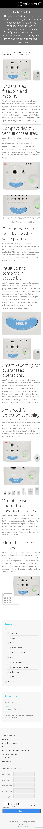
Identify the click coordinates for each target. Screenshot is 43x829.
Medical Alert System (9, 743)
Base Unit (13, 633)
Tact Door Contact (18, 662)
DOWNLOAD (25, 55)
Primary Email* (7, 786)
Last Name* (6, 780)
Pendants (13, 643)
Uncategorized (7, 761)
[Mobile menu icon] (3, 4)
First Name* (6, 775)
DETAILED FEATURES (22, 52)
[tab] (6, 52)
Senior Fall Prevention (10, 754)
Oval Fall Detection (18, 653)
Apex (14, 638)
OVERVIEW (6, 52)
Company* (6, 797)
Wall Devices (14, 672)
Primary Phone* (7, 791)
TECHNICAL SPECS (9, 55)
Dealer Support (13, 682)
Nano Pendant (17, 648)
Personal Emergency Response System (16, 750)
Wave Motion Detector (20, 667)
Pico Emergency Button (20, 677)
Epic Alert (11, 628)
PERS (4, 747)
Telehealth (6, 758)
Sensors (13, 657)
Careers (5, 739)
